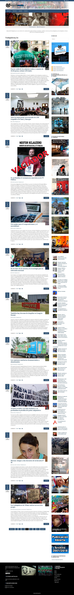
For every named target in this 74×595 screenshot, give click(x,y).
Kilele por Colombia (61, 291)
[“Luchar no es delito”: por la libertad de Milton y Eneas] (55, 287)
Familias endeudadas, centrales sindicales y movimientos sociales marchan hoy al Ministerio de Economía (62, 357)
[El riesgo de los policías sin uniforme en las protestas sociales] (55, 363)
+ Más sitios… (56, 582)
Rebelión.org (56, 580)
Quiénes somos (14, 0)
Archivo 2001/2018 (23, 0)
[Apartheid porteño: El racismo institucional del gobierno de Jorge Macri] (55, 428)
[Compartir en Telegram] (22, 89)
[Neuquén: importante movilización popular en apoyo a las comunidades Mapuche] (55, 264)
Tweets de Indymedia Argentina (57, 559)
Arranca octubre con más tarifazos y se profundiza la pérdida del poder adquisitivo (26, 409)
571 (23, 529)
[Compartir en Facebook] (16, 89)
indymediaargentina (60, 69)
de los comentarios (9, 587)
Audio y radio (14, 464)
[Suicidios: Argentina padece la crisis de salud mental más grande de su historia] (55, 304)
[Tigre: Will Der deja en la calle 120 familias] (55, 392)
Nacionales (18, 73)
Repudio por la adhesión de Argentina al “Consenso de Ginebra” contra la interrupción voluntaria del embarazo (62, 399)
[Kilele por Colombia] (55, 293)
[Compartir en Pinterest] (18, 89)
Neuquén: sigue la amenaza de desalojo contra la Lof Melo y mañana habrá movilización (62, 317)
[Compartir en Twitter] (17, 89)
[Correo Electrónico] (19, 89)
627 (38, 529)
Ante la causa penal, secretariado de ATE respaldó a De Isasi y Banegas (25, 118)
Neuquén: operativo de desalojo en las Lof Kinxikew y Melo (62, 374)
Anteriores (12, 529)
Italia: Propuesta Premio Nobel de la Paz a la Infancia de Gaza (62, 369)
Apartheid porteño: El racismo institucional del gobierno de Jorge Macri (62, 428)
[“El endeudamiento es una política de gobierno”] (55, 310)
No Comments (7, 47)
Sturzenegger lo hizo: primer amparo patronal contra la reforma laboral (62, 336)
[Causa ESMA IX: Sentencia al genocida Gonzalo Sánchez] (55, 258)
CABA (13, 182)
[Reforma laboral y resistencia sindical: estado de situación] (55, 275)
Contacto (19, 0)
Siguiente (42, 529)
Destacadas (14, 73)
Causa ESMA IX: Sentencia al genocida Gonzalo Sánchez (62, 258)
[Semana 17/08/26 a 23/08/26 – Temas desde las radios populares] (55, 270)
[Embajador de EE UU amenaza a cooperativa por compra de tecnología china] (55, 417)
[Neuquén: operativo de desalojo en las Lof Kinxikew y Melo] (55, 375)
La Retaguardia (57, 575)
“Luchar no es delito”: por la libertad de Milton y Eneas (62, 287)
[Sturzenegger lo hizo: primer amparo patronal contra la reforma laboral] (55, 336)
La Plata (13, 121)
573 (31, 529)
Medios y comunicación (22, 509)
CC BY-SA (11, 571)
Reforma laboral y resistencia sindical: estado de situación (61, 275)
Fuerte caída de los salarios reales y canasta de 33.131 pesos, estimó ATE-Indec (27, 70)
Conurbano (18, 464)
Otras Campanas (57, 579)
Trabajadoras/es (22, 73)
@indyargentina (59, 66)
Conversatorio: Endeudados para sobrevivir (61, 323)
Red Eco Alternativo (57, 574)
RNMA (55, 571)
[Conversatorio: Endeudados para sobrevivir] (55, 323)
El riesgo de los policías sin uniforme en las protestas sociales (62, 363)
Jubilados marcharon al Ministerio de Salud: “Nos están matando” (62, 350)
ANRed (55, 572)
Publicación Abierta (30, 0)
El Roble (55, 577)
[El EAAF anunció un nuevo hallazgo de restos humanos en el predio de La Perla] (55, 411)
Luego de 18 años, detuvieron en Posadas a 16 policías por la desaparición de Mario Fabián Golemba (62, 330)
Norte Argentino (14, 364)
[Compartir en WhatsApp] (21, 89)
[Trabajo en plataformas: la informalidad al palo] (55, 434)
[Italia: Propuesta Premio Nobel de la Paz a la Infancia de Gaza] (55, 369)
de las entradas (9, 585)
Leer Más (46, 89)
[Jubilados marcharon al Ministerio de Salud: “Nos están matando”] (55, 350)
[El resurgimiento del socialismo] (55, 423)
